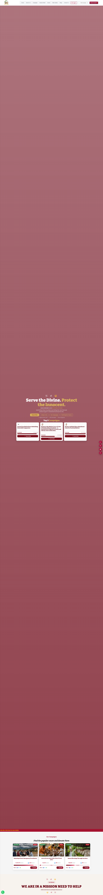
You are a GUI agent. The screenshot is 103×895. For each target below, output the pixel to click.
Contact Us (66, 2)
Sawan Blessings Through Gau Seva (78, 858)
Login (74, 2)
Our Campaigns (54, 414)
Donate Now (93, 2)
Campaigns (35, 2)
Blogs (61, 2)
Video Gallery (55, 2)
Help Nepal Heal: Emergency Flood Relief (25, 858)
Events (48, 2)
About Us (28, 2)
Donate (33, 867)
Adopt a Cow (44, 414)
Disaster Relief (42, 2)
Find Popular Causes (66, 414)
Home (22, 2)
